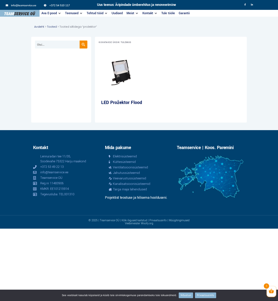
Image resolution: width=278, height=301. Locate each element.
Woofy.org (147, 223)
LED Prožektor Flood (121, 102)
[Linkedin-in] (252, 5)
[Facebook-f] (245, 5)
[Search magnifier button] (83, 44)
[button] (51, 13)
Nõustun (186, 295)
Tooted (52, 27)
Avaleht (39, 27)
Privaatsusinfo (158, 220)
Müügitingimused (179, 220)
